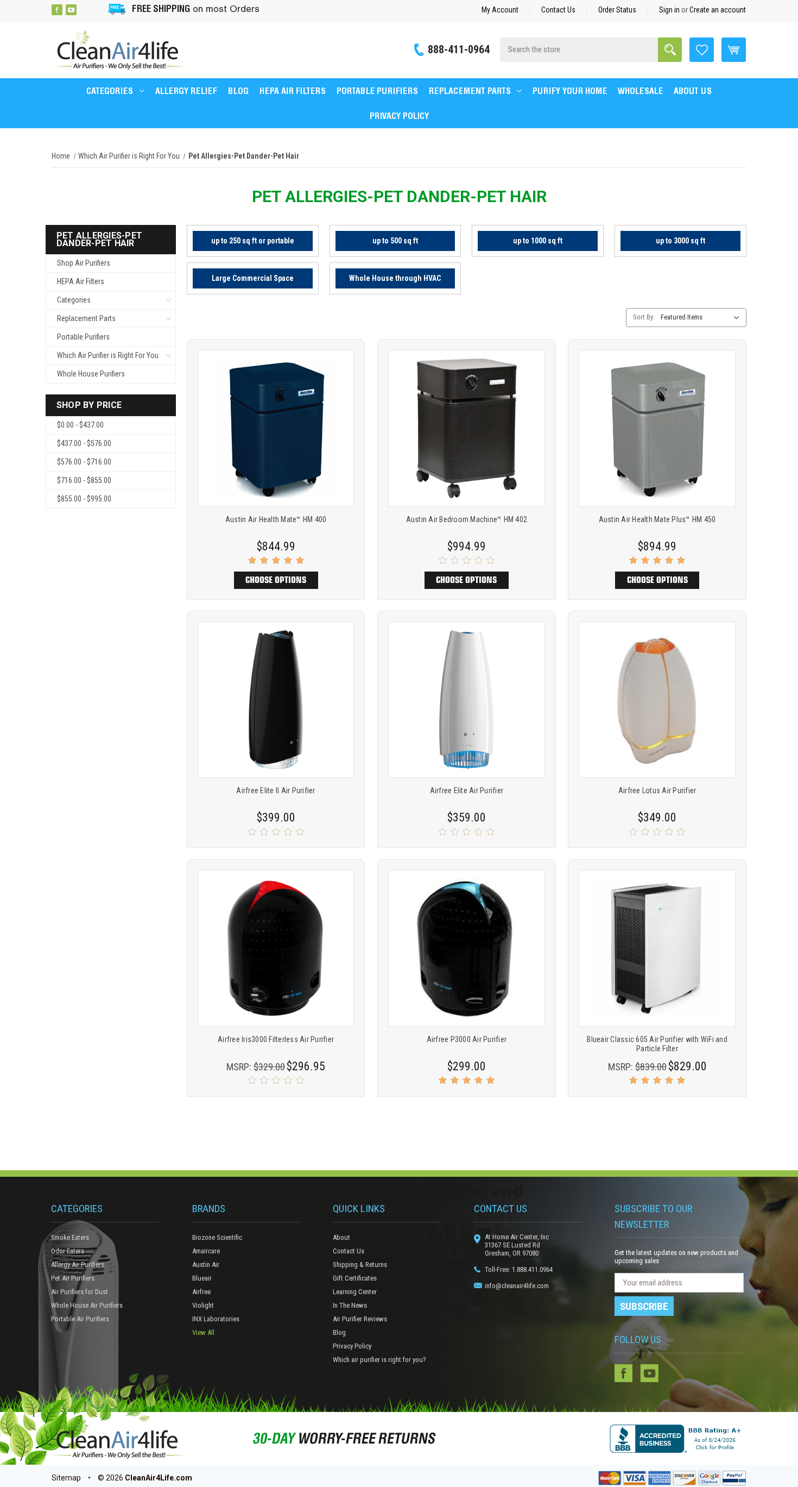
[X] (85, 9)
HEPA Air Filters (292, 90)
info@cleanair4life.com (517, 1286)
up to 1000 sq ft (537, 240)
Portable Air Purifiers (80, 1319)
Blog (238, 90)
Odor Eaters (67, 1251)
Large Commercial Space (253, 278)
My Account (500, 9)
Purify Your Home (570, 90)
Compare (272, 442)
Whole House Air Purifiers (87, 1305)
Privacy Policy (399, 115)
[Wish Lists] (701, 49)
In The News (350, 1305)
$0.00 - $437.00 (80, 425)
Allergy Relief (186, 90)
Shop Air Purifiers (83, 263)
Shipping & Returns (360, 1264)
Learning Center (355, 1292)
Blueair (202, 1278)
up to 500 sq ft (395, 240)
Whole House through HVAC (395, 278)
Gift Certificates (355, 1278)
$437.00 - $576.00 (84, 443)
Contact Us (558, 9)
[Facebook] (57, 9)
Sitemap (66, 1477)
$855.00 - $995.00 (84, 498)
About (341, 1237)
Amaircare (206, 1251)
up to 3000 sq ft (680, 240)
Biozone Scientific (217, 1237)
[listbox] (702, 317)
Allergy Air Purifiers (77, 1264)
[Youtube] (71, 9)
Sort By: (644, 317)
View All (203, 1332)
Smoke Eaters (70, 1237)
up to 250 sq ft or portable (252, 240)
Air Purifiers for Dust (79, 1292)
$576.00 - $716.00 (84, 461)
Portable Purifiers (377, 90)
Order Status (617, 9)
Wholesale (640, 90)
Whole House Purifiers (91, 373)
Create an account (717, 9)
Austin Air (205, 1264)
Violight (203, 1305)
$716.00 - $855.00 (84, 480)
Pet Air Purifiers (72, 1278)
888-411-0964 (459, 49)
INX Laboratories (215, 1319)
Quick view (276, 414)
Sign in (669, 9)
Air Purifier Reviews (360, 1319)
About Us (693, 90)
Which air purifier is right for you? (379, 1360)
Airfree (201, 1292)
